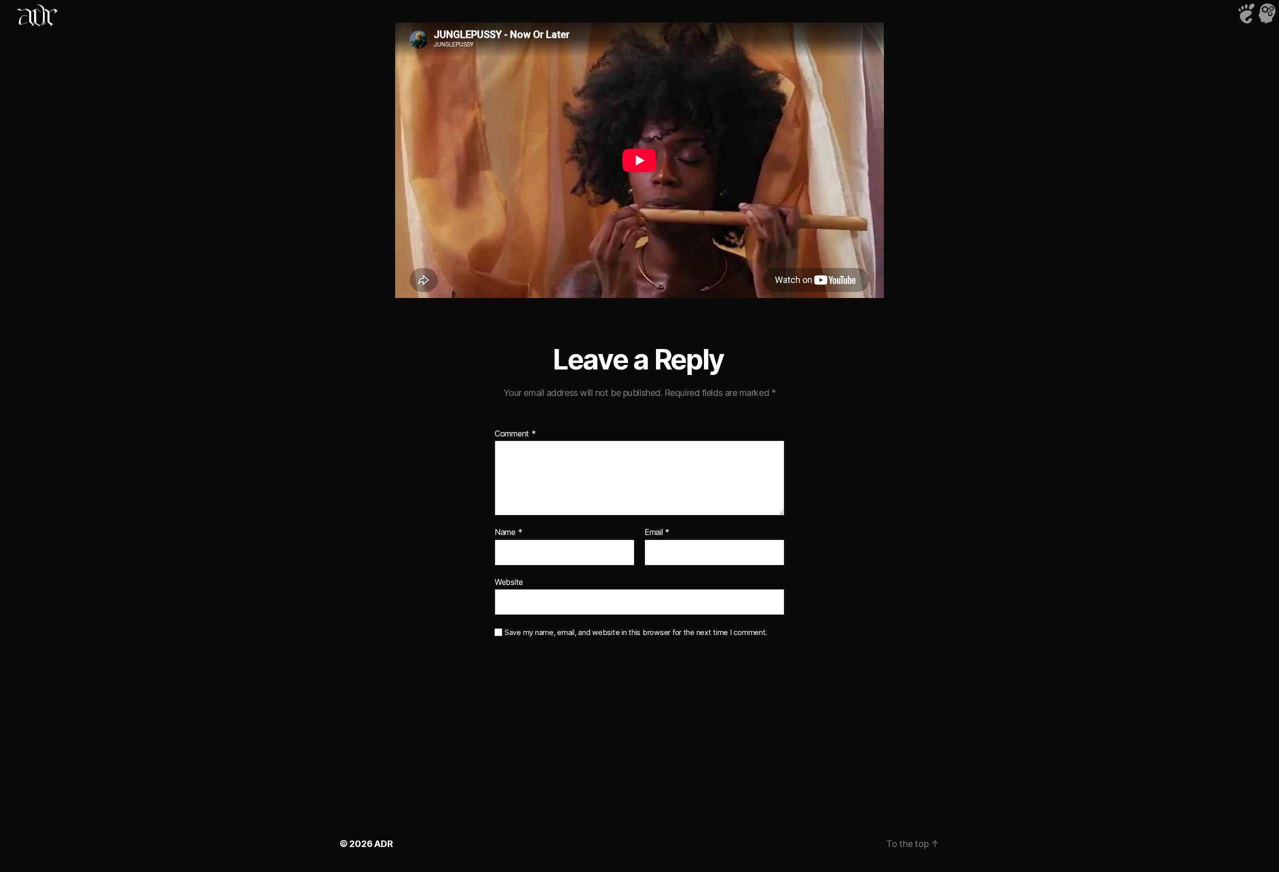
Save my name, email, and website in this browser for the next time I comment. (636, 632)
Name (508, 532)
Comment (515, 434)
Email (656, 532)
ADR (383, 843)
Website (509, 581)
